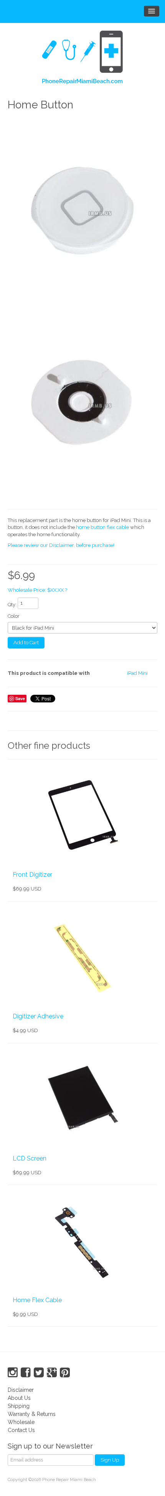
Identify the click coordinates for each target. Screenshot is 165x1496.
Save (20, 698)
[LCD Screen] (82, 1098)
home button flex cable (102, 527)
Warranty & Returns (32, 1414)
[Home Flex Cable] (82, 1240)
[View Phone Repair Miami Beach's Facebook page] (26, 1372)
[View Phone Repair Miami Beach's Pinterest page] (65, 1372)
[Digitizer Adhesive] (82, 957)
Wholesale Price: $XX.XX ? (37, 590)
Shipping (19, 1406)
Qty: (12, 604)
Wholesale (21, 1422)
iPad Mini (137, 673)
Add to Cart (26, 642)
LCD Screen (29, 1158)
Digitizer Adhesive (38, 1016)
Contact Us (21, 1430)
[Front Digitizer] (82, 815)
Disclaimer (21, 1390)
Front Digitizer (32, 874)
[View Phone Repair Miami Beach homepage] (82, 59)
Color (14, 616)
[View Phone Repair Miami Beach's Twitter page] (39, 1372)
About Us (19, 1398)
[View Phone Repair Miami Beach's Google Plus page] (52, 1372)
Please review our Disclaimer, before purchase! (61, 545)
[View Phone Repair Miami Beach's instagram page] (13, 1372)
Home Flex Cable (37, 1300)
